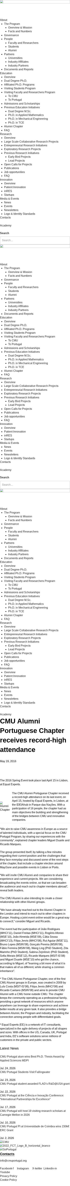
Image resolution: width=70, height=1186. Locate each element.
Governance (11, 35)
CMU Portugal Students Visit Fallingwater (25, 1072)
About (3, 20)
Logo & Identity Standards (19, 213)
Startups (9, 194)
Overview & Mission (20, 27)
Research (6, 134)
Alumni (12, 50)
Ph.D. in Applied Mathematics (26, 115)
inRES (8, 191)
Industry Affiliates (18, 61)
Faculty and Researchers (23, 42)
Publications (11, 168)
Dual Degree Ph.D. (15, 80)
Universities (15, 58)
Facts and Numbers (20, 31)
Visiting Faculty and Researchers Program (29, 92)
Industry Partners (18, 65)
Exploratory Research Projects (22, 149)
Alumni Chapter (13, 126)
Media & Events (9, 198)
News (7, 202)
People (8, 39)
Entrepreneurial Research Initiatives (25, 145)
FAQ (7, 130)
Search (4, 233)
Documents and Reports (18, 69)
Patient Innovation (15, 187)
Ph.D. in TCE (16, 122)
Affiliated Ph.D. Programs (19, 84)
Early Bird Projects (19, 156)
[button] (35, 229)
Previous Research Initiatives (21, 153)
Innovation (6, 179)
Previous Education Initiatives (22, 107)
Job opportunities (14, 172)
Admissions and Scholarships (22, 103)
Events (8, 206)
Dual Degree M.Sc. (19, 111)
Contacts (5, 217)
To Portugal (15, 99)
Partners (9, 54)
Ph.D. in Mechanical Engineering (28, 118)
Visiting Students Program (20, 88)
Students (13, 46)
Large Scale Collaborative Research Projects (31, 141)
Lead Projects (16, 160)
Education (6, 73)
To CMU (13, 96)
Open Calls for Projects (18, 164)
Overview (9, 77)
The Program (12, 23)
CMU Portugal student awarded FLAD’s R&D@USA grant (34, 1083)
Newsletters (11, 210)
